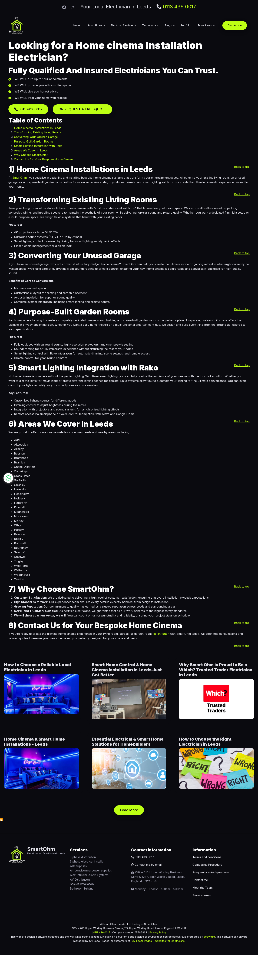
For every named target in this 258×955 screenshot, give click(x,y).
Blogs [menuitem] (170, 28)
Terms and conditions (207, 857)
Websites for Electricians (169, 941)
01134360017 (30, 109)
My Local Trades (141, 941)
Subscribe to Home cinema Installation (1, 819)
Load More (129, 810)
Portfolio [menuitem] (186, 25)
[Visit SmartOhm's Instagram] (72, 7)
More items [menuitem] (206, 28)
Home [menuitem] (76, 25)
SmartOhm (19, 177)
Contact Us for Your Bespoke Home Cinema (43, 159)
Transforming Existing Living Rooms (38, 132)
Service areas (202, 895)
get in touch (161, 633)
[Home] (16, 25)
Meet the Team (203, 887)
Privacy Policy (157, 932)
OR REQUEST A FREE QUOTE (82, 109)
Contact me (200, 880)
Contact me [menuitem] (235, 25)
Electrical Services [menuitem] (123, 28)
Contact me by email (148, 864)
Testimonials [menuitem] (150, 25)
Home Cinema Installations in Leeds (37, 128)
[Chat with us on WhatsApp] (8, 478)
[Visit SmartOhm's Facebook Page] (64, 7)
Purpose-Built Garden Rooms (33, 141)
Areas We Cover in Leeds (31, 150)
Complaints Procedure (207, 864)
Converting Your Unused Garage (36, 137)
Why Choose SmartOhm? (31, 155)
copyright (209, 936)
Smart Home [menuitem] (96, 28)
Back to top (242, 166)
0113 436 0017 (179, 7)
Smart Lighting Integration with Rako (38, 146)
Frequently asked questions (211, 872)
